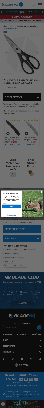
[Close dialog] (42, 192)
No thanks (11, 210)
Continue (11, 206)
